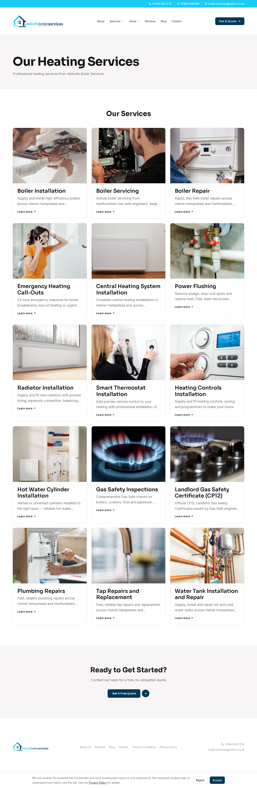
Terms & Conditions (144, 747)
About (100, 21)
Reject (200, 780)
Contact (176, 21)
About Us (85, 747)
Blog (164, 21)
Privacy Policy (168, 747)
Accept (217, 780)
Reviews (150, 21)
